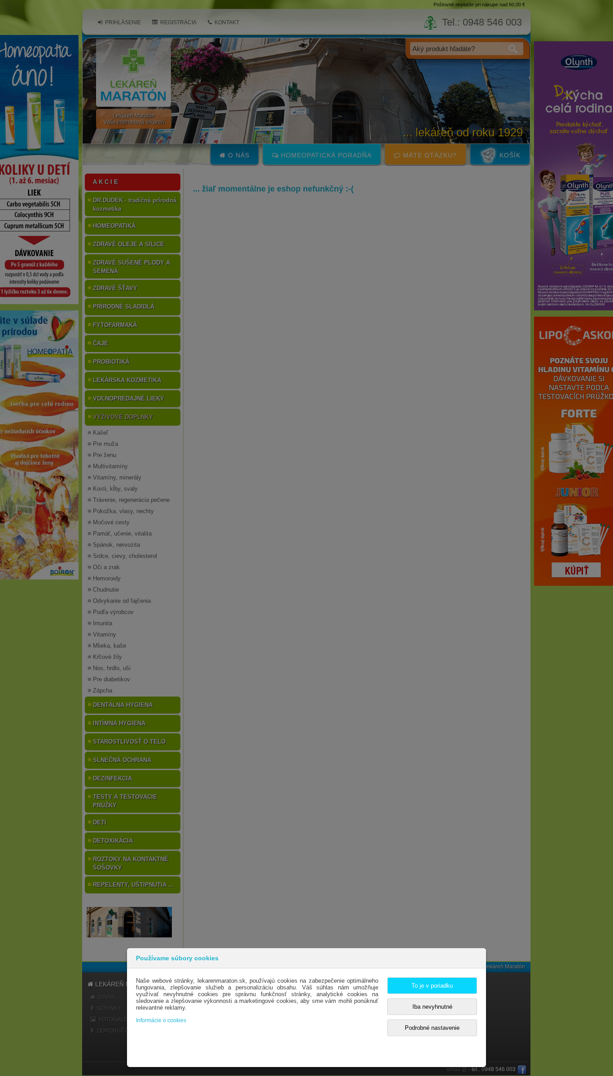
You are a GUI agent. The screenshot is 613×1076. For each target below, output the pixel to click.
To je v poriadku (432, 985)
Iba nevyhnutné (432, 1006)
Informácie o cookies (161, 1020)
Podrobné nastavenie (432, 1027)
